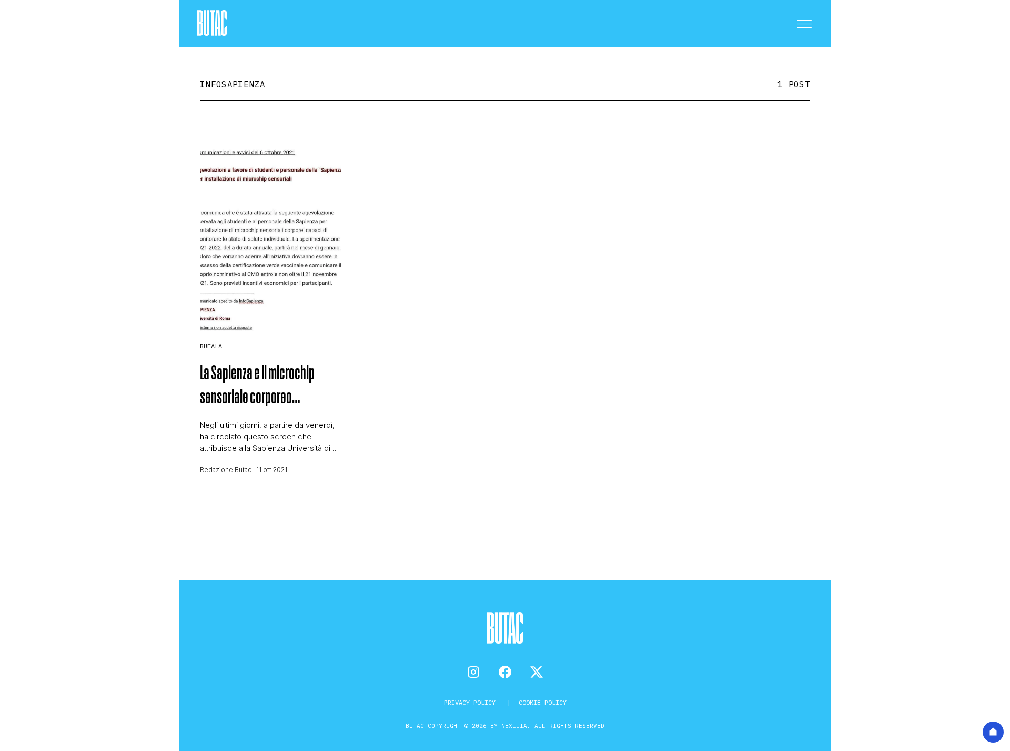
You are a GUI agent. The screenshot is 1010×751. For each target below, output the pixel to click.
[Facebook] (505, 672)
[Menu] (804, 23)
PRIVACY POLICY (471, 702)
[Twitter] (536, 672)
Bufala (211, 346)
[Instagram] (473, 672)
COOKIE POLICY (543, 702)
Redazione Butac (225, 470)
